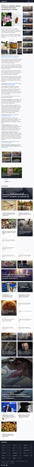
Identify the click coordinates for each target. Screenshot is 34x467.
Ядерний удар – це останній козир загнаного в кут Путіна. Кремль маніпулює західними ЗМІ (9, 416)
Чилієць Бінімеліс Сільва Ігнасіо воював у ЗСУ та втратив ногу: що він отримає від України (24, 256)
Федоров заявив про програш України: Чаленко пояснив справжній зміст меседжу (24, 416)
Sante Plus (7, 34)
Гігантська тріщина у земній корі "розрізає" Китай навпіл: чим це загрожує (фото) (8, 214)
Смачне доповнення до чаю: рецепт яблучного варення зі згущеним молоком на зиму (25, 328)
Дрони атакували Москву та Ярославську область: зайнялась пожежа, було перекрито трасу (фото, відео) (8, 320)
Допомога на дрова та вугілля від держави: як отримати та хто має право (9, 232)
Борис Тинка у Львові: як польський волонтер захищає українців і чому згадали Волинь (8, 256)
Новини (10, 181)
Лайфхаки (2, 4)
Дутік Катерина (3, 11)
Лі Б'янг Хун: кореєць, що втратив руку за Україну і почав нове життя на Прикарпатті (8, 240)
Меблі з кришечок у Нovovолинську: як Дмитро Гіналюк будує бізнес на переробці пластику (7, 295)
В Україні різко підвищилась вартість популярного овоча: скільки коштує (8, 435)
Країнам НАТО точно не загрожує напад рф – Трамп (25, 311)
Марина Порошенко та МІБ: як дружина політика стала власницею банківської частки (24, 304)
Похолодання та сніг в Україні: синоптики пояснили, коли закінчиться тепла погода (24, 295)
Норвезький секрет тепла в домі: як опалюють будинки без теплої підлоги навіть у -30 (8, 328)
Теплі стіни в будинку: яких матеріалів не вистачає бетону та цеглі (25, 214)
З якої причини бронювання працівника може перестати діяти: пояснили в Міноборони (8, 248)
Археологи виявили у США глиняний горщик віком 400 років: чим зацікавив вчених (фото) (25, 320)
